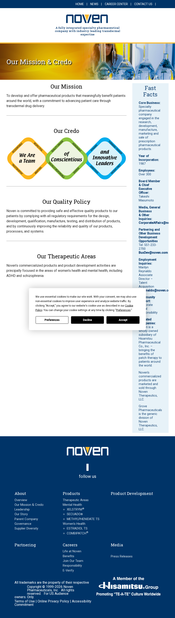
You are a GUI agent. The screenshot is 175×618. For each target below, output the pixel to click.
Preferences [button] (123, 309)
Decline (87, 319)
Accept (123, 319)
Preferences (52, 319)
